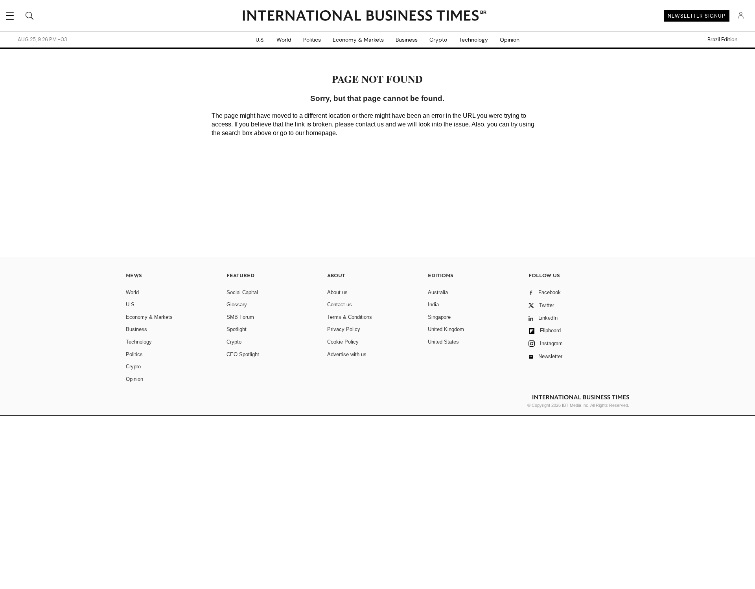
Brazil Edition (722, 40)
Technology (473, 39)
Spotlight (236, 329)
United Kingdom (446, 329)
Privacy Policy (343, 329)
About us (337, 292)
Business (407, 39)
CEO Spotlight (242, 354)
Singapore (439, 317)
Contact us (339, 304)
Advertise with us (346, 354)
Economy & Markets (358, 39)
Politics (312, 39)
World (283, 39)
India (433, 304)
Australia (438, 292)
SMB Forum (240, 317)
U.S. (260, 39)
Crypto (438, 39)
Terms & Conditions (349, 317)
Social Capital (242, 292)
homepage (321, 133)
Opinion (509, 39)
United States (443, 342)
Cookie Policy (343, 342)
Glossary (236, 304)
